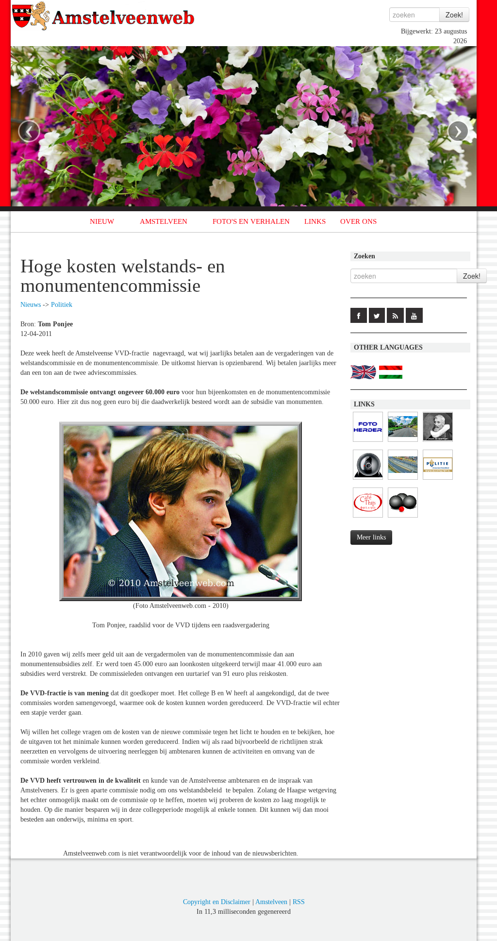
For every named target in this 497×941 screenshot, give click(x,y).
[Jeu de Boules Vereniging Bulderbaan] (402, 517)
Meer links (371, 537)
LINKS (315, 221)
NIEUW (102, 221)
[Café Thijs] (367, 517)
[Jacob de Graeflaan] (437, 442)
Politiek (61, 304)
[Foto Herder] (367, 442)
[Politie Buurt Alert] (437, 480)
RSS (299, 902)
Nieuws (30, 304)
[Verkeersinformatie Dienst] (402, 442)
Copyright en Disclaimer (216, 902)
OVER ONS (358, 221)
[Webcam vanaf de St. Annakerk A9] (402, 480)
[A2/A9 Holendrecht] (367, 480)
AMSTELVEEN (163, 221)
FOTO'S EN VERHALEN (251, 221)
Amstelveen (271, 902)
